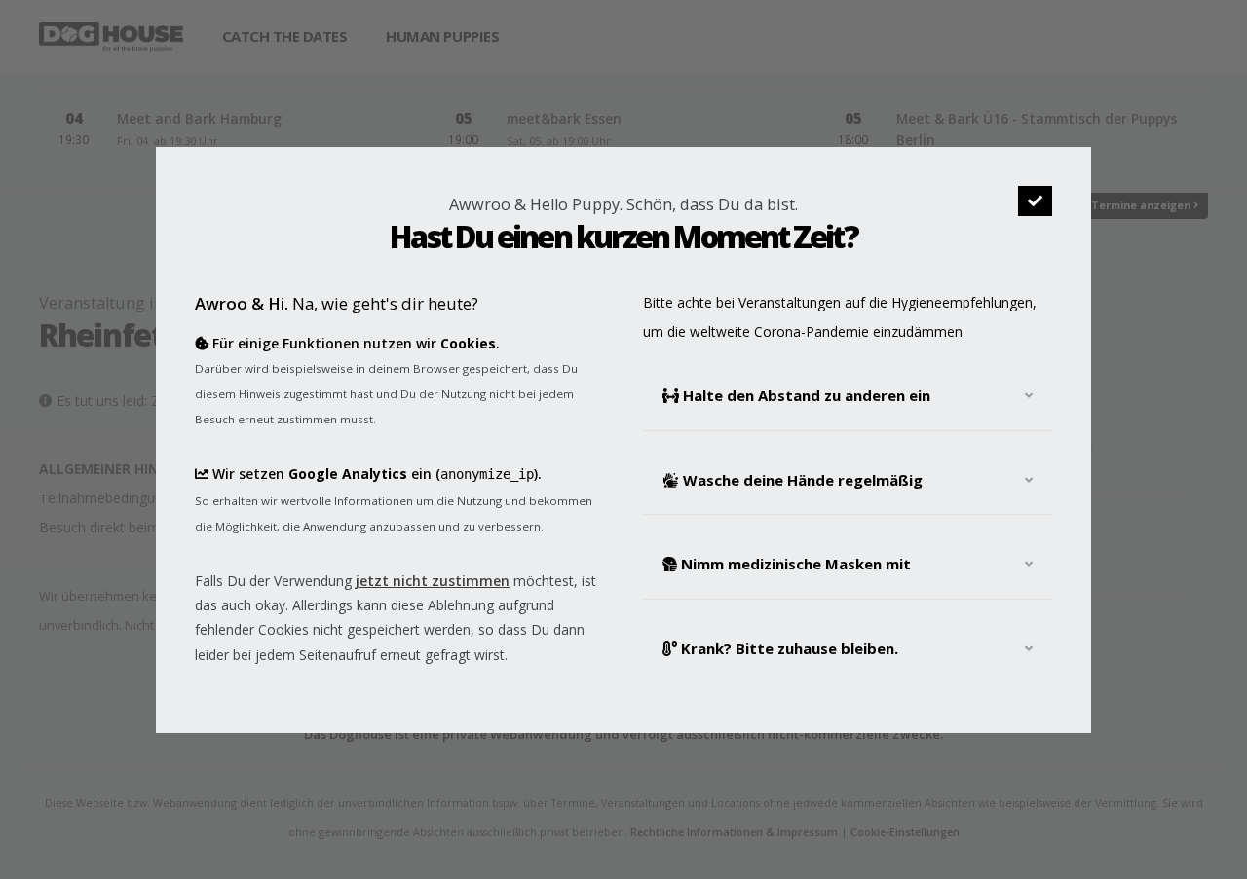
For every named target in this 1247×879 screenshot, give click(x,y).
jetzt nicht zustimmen (433, 580)
